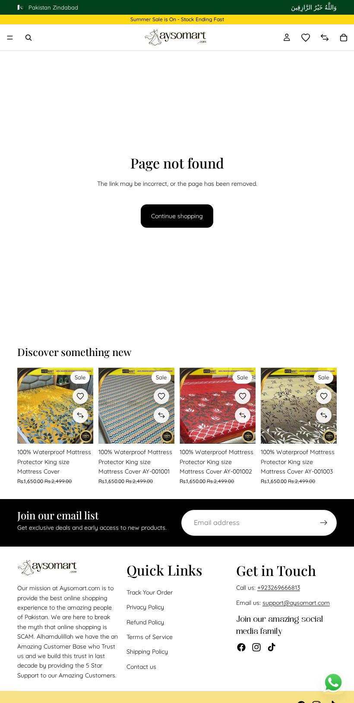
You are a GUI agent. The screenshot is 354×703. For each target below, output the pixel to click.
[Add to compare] (80, 415)
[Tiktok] (271, 647)
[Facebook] (241, 647)
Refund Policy (145, 622)
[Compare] (324, 37)
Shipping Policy (147, 651)
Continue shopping (177, 216)
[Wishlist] (305, 37)
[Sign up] (324, 523)
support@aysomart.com (296, 603)
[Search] (28, 37)
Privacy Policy (145, 607)
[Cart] (343, 37)
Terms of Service (149, 637)
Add (87, 430)
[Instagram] (256, 647)
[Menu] (10, 38)
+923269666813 (278, 588)
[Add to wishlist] (80, 396)
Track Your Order (149, 592)
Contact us (141, 667)
